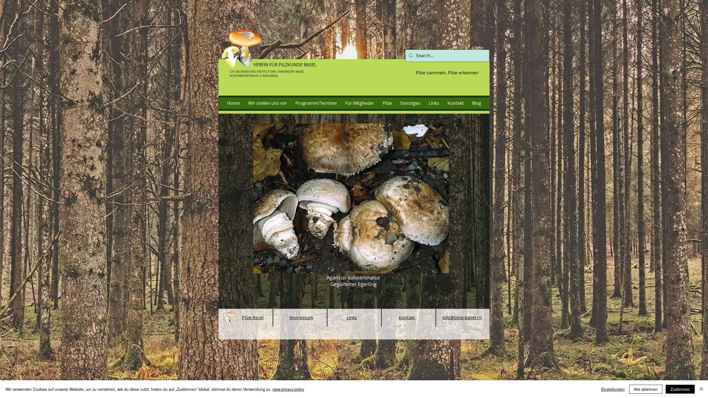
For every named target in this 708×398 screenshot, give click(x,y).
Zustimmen (680, 389)
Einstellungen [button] (613, 389)
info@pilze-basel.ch (462, 318)
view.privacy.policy (288, 389)
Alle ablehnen (646, 389)
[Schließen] (701, 389)
